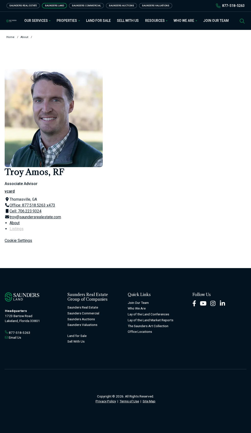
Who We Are (184, 21)
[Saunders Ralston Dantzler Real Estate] (11, 21)
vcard (10, 191)
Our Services (36, 21)
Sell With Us (128, 21)
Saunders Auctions (121, 5)
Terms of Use (129, 401)
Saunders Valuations (155, 5)
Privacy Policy (106, 401)
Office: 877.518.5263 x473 (32, 205)
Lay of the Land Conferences (148, 314)
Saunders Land (54, 5)
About (15, 223)
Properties (67, 21)
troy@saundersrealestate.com (35, 217)
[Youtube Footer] (203, 303)
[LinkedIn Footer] (222, 303)
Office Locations (140, 332)
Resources (155, 21)
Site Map (149, 401)
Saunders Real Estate (23, 5)
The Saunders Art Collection (148, 326)
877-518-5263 (233, 6)
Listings (17, 228)
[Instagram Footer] (213, 303)
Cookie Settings (18, 240)
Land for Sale (98, 21)
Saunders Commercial (86, 5)
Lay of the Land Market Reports (150, 320)
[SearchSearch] (242, 20)
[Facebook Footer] (194, 303)
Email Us (15, 337)
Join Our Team (216, 21)
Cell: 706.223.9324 (25, 211)
